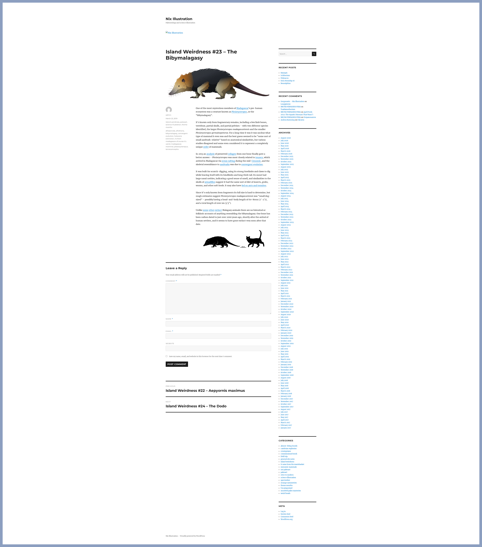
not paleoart (285, 470)
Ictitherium (285, 75)
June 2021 (284, 288)
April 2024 (285, 206)
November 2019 (287, 338)
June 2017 (284, 415)
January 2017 (286, 428)
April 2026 (285, 148)
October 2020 (286, 309)
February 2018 (286, 394)
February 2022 (286, 270)
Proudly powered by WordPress (192, 536)
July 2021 (284, 285)
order (206, 147)
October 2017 (286, 404)
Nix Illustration (179, 19)
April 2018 (285, 388)
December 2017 (287, 399)
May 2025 (284, 175)
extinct (218, 210)
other (211, 210)
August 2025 (286, 167)
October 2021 (286, 278)
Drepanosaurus (310, 117)
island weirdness (172, 122)
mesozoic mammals (289, 467)
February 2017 (286, 425)
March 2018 (285, 391)
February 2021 (286, 299)
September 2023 (287, 222)
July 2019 (284, 349)
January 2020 (286, 333)
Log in (283, 511)
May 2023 (284, 233)
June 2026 (285, 143)
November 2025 (287, 159)
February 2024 (286, 212)
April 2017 (285, 420)
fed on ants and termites (254, 185)
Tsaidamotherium (288, 109)
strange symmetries (289, 483)
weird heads (285, 493)
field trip (284, 456)
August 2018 (285, 378)
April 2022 (285, 264)
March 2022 (285, 267)
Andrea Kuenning (288, 120)
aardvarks (225, 164)
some (205, 210)
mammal (169, 147)
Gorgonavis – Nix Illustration (292, 101)
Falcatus (301, 120)
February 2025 (286, 183)
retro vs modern (287, 475)
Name (169, 319)
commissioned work (289, 454)
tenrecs (259, 157)
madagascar (176, 144)
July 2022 (284, 256)
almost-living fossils (289, 446)
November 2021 (287, 275)
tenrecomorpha (172, 149)
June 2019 (285, 351)
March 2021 (285, 296)
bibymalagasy (171, 133)
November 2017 (287, 401)
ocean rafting (228, 161)
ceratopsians (286, 451)
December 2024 (287, 185)
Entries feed (285, 514)
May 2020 (284, 322)
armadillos (210, 182)
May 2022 (284, 262)
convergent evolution (252, 164)
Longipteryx (285, 104)
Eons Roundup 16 (288, 81)
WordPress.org (287, 519)
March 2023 (285, 238)
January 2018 (286, 396)
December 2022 (287, 243)
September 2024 (287, 193)
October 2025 (286, 162)
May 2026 (285, 146)
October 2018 (286, 372)
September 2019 (287, 343)
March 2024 (285, 209)
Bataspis (284, 73)
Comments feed (287, 517)
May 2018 (284, 386)
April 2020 (285, 325)
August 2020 (286, 314)
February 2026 (286, 154)
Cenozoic (256, 161)
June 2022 (285, 259)
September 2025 (287, 164)
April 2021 (285, 293)
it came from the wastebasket (292, 464)
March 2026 (285, 151)
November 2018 (287, 370)
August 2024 (286, 196)
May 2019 (284, 354)
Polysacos (285, 78)
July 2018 (284, 380)
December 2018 (287, 367)
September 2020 (287, 312)
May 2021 (284, 291)
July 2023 (284, 228)
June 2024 (285, 201)
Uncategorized (286, 488)
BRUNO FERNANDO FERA (291, 107)
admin (168, 115)
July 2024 (284, 199)
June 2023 (285, 230)
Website (170, 343)
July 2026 (284, 141)
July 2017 (284, 412)
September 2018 (287, 375)
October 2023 (286, 220)
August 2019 (286, 346)
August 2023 (286, 225)
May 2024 (284, 204)
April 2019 (285, 357)
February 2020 (286, 330)
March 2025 (285, 180)
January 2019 (286, 365)
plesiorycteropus (181, 147)
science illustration (173, 125)
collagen (232, 154)
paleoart (183, 122)
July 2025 (284, 170)
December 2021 (287, 272)
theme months (287, 485)
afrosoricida (170, 131)
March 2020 (285, 328)
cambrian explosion (289, 448)
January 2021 (286, 301)
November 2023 (287, 217)
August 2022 (286, 254)
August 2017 (285, 409)
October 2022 (286, 249)
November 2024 (287, 188)
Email (169, 331)
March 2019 (285, 359)
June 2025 (285, 172)
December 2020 (287, 304)
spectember (285, 480)
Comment (171, 281)
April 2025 (285, 177)
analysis (210, 154)
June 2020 (285, 320)
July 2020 (284, 317)
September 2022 (287, 251)
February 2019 (286, 362)
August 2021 (285, 283)
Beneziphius (286, 83)
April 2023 (285, 235)
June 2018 (284, 383)
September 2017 (287, 407)
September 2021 (287, 280)
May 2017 (284, 417)
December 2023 (287, 214)
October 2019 (286, 341)
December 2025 (287, 156)
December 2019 (287, 336)
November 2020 (287, 307)
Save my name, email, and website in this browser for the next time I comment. (200, 356)
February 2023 (286, 241)
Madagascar (242, 108)
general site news (288, 459)
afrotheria (180, 131)
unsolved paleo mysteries (291, 491)
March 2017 (285, 423)
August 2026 (286, 138)
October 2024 (286, 191)
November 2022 (287, 246)
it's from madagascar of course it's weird (176, 141)
